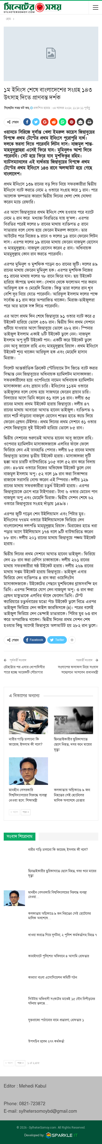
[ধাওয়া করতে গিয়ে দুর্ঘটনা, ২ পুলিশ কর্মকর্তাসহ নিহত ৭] (14, 941)
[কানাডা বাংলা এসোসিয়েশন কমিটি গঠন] (14, 983)
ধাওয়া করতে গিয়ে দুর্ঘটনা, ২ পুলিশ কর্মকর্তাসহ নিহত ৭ (62, 935)
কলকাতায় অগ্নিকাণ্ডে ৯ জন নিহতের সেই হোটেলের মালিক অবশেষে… (59, 915)
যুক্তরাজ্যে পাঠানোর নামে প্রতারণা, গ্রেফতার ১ (56, 1020)
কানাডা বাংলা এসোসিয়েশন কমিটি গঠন (52, 977)
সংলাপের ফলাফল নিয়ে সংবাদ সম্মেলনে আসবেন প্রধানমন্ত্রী (78, 670)
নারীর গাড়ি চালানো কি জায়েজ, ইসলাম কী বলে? (58, 849)
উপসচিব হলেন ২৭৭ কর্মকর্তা (46, 1041)
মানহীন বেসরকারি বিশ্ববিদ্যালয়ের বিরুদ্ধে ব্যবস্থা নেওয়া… (57, 894)
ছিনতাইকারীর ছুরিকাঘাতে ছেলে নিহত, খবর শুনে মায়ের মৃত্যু (62, 873)
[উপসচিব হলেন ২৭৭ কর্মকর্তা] (14, 1047)
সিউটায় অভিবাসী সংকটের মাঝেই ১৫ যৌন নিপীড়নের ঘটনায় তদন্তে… (61, 1001)
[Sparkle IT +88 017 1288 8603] (62, 1135)
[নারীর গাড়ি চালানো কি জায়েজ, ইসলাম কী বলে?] (28, 720)
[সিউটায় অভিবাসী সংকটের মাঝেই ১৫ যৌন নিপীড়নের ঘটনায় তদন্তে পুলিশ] (14, 1005)
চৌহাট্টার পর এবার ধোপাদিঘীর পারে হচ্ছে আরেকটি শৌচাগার (24, 670)
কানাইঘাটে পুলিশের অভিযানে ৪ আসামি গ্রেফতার (58, 956)
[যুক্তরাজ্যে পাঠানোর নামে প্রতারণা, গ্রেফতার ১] (14, 1026)
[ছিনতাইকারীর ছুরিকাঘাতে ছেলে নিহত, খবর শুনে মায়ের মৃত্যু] (73, 720)
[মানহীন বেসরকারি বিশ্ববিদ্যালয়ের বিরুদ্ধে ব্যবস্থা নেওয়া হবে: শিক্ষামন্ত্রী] (28, 771)
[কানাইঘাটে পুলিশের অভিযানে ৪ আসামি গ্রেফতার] (14, 962)
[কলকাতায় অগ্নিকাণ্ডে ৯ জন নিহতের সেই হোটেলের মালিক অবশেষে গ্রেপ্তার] (73, 771)
